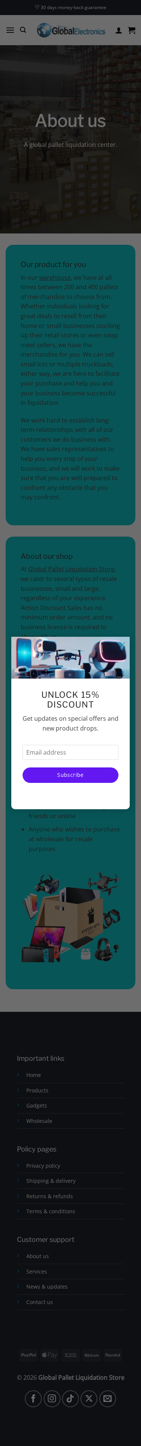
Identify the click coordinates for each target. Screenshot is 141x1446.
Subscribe (70, 774)
